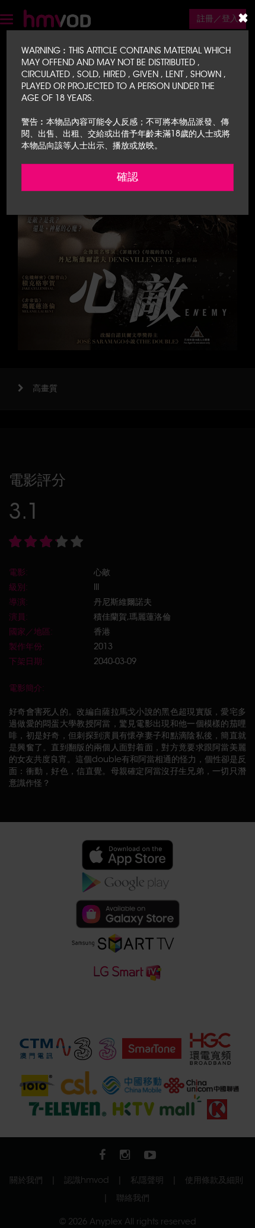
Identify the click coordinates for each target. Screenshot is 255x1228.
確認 (127, 176)
